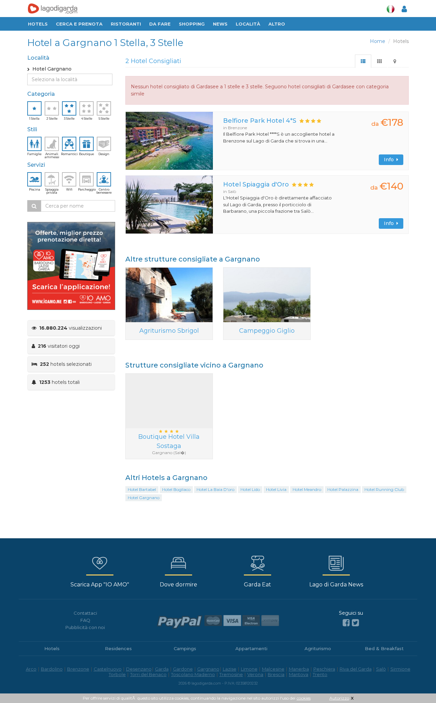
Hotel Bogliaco (176, 489)
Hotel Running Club (384, 489)
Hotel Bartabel (142, 489)
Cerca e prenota (79, 24)
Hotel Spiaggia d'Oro (256, 184)
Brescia (276, 674)
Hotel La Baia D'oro (215, 489)
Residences (118, 648)
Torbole (117, 674)
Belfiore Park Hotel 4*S (259, 120)
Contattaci (85, 613)
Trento (320, 674)
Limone (249, 669)
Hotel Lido (250, 489)
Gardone (183, 669)
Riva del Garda (356, 669)
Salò (381, 669)
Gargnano (208, 669)
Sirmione (400, 669)
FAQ (85, 620)
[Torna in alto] (417, 684)
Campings (185, 648)
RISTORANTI (126, 24)
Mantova (298, 674)
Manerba (299, 669)
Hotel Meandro (307, 489)
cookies (304, 698)
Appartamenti (251, 648)
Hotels (38, 24)
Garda (162, 669)
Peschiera (324, 669)
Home (377, 41)
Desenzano (139, 669)
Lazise (229, 669)
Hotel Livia (276, 489)
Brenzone (78, 669)
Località (248, 24)
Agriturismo (318, 648)
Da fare (160, 24)
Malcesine (273, 669)
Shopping (192, 24)
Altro (276, 24)
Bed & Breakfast (384, 648)
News (220, 24)
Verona (255, 674)
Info (390, 159)
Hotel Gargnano (143, 497)
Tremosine (231, 674)
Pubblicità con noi (85, 627)
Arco (31, 669)
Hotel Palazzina (342, 489)
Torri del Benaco (148, 674)
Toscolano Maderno (193, 674)
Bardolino (52, 669)
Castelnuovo (108, 669)
